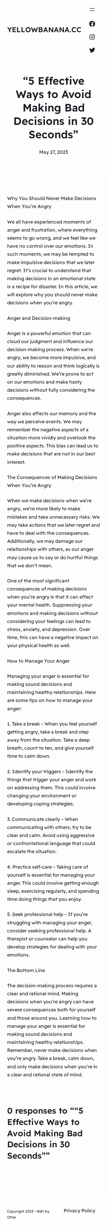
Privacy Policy (79, 1210)
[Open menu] (92, 9)
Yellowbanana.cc (44, 29)
